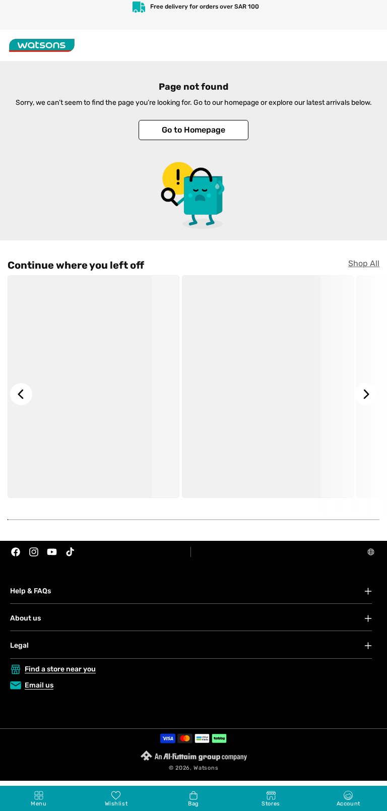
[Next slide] (366, 394)
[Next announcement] (368, 15)
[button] (39, 798)
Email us (39, 685)
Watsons (206, 768)
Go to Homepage (193, 130)
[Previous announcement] (18, 15)
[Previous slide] (21, 394)
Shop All (363, 263)
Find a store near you (60, 669)
